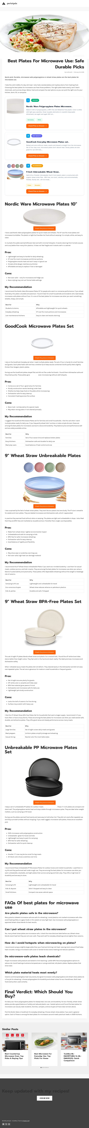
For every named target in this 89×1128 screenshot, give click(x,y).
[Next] (84, 1049)
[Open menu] (85, 3)
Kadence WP (26, 1120)
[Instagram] (9, 1124)
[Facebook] (3, 1124)
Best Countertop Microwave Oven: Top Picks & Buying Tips (14, 1056)
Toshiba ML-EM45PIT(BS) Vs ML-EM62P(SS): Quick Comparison (72, 1057)
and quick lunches (50, 807)
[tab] (42, 1067)
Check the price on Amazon (44, 228)
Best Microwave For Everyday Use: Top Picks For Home (43, 1056)
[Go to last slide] (4, 1049)
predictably (34, 375)
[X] (6, 1124)
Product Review (79, 56)
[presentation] (15, 1041)
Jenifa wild (69, 72)
